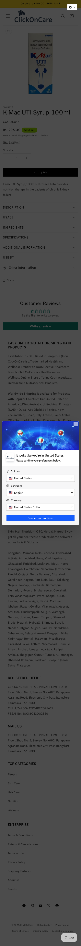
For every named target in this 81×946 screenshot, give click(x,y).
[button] (72, 7)
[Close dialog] (76, 424)
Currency (16, 500)
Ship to (15, 471)
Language (16, 485)
